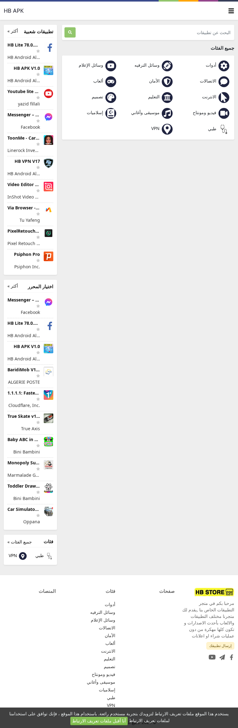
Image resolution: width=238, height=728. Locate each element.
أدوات (212, 65)
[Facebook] (230, 655)
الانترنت (210, 97)
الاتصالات (209, 81)
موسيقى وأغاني (146, 112)
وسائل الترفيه (147, 65)
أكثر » (12, 31)
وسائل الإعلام (91, 65)
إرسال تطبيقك (220, 645)
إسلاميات (95, 112)
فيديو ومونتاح (205, 112)
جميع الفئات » (19, 542)
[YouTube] (211, 655)
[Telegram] (221, 655)
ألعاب (98, 81)
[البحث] (70, 32)
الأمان (155, 81)
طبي (213, 129)
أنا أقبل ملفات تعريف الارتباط (99, 721)
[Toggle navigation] (231, 10)
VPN (156, 128)
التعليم (154, 97)
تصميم (98, 97)
